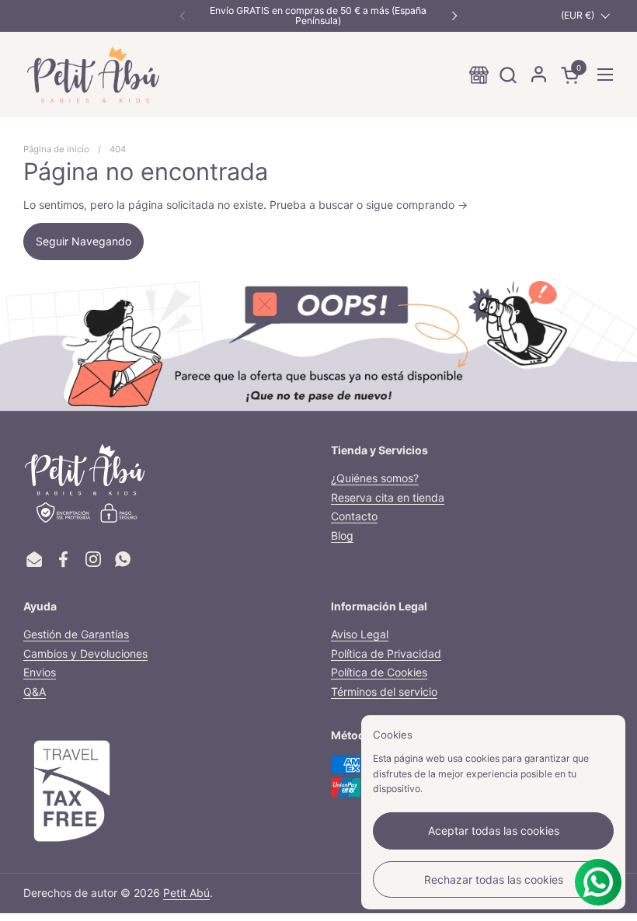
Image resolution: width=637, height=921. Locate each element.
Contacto (354, 516)
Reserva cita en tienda (387, 497)
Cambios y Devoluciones (85, 653)
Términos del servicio (384, 691)
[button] (507, 75)
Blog (342, 535)
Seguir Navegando (83, 241)
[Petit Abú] (93, 74)
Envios (39, 672)
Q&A (34, 691)
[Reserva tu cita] (479, 75)
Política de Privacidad (386, 653)
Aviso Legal (359, 634)
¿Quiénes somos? (375, 478)
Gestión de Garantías (76, 634)
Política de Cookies (379, 672)
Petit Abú (186, 892)
